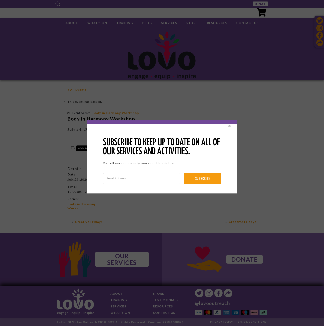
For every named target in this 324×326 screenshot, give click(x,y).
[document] (162, 163)
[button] (229, 126)
